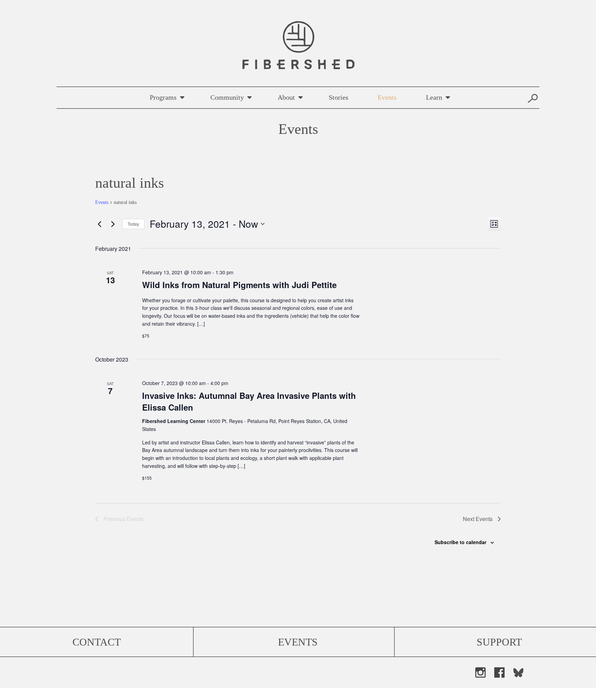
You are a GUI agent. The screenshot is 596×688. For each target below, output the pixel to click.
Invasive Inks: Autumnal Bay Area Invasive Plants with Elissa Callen (249, 401)
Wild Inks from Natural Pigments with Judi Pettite (239, 285)
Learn (434, 97)
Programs (163, 97)
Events (387, 97)
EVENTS (298, 642)
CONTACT (96, 642)
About (286, 97)
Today (133, 224)
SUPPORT (499, 642)
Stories (338, 97)
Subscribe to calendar (460, 542)
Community (227, 97)
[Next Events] (113, 224)
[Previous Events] (99, 224)
